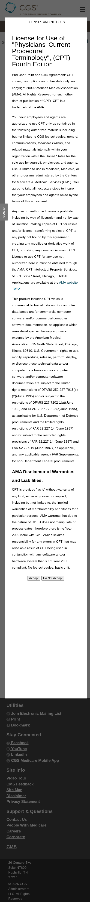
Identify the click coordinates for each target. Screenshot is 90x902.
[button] (4, 212)
